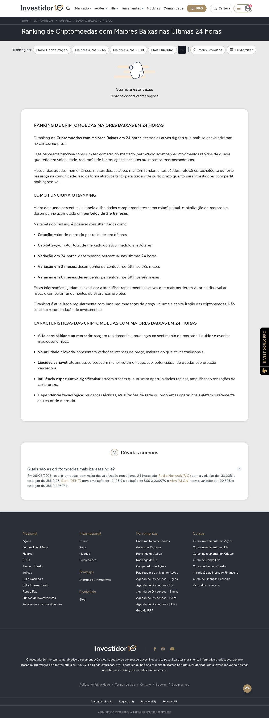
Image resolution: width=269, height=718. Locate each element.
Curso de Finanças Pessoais (211, 579)
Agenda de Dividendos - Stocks (157, 592)
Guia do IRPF (144, 611)
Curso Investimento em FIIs (210, 547)
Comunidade (173, 8)
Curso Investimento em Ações (213, 541)
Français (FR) (170, 701)
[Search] (68, 8)
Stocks (83, 541)
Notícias (153, 8)
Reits (82, 547)
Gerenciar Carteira (148, 547)
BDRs (26, 560)
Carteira (224, 8)
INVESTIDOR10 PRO (264, 347)
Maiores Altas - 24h (90, 50)
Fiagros (27, 554)
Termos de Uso (125, 685)
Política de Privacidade (95, 685)
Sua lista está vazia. (134, 89)
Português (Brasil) (101, 701)
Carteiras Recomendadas (153, 541)
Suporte (161, 685)
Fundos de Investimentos (39, 598)
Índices (27, 573)
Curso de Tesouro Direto (209, 566)
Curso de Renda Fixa (206, 560)
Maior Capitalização (52, 50)
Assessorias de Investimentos (42, 604)
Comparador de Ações (151, 566)
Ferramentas (131, 8)
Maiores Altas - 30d (128, 50)
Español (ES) (148, 701)
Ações (100, 8)
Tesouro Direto (33, 566)
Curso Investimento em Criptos (213, 554)
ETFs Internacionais (36, 585)
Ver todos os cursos (206, 585)
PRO (199, 8)
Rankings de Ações (149, 554)
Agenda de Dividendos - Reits (156, 598)
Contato (145, 685)
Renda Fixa (30, 592)
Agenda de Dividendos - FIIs (155, 585)
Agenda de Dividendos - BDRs (156, 604)
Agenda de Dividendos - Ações (157, 579)
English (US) (126, 701)
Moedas (84, 554)
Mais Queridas (162, 50)
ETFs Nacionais (33, 579)
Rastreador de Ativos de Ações (157, 573)
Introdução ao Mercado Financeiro (215, 573)
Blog (82, 600)
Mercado (82, 8)
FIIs (113, 8)
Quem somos (180, 685)
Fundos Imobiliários (35, 547)
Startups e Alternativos (95, 580)
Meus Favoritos (210, 50)
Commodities (87, 560)
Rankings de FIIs (147, 560)
